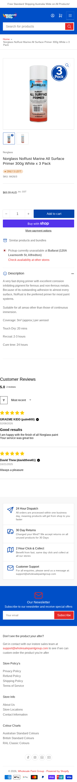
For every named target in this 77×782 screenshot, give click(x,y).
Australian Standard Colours (21, 733)
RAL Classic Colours (16, 743)
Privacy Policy (12, 671)
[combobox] (38, 26)
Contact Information (15, 714)
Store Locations (13, 709)
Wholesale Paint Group (31, 771)
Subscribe (64, 615)
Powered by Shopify (57, 771)
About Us (9, 704)
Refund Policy (12, 675)
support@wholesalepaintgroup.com (25, 648)
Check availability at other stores (28, 259)
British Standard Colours (18, 738)
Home (6, 39)
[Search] (69, 26)
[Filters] (4, 400)
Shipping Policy (13, 680)
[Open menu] (70, 15)
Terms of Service (13, 685)
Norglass (8, 152)
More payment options (38, 230)
